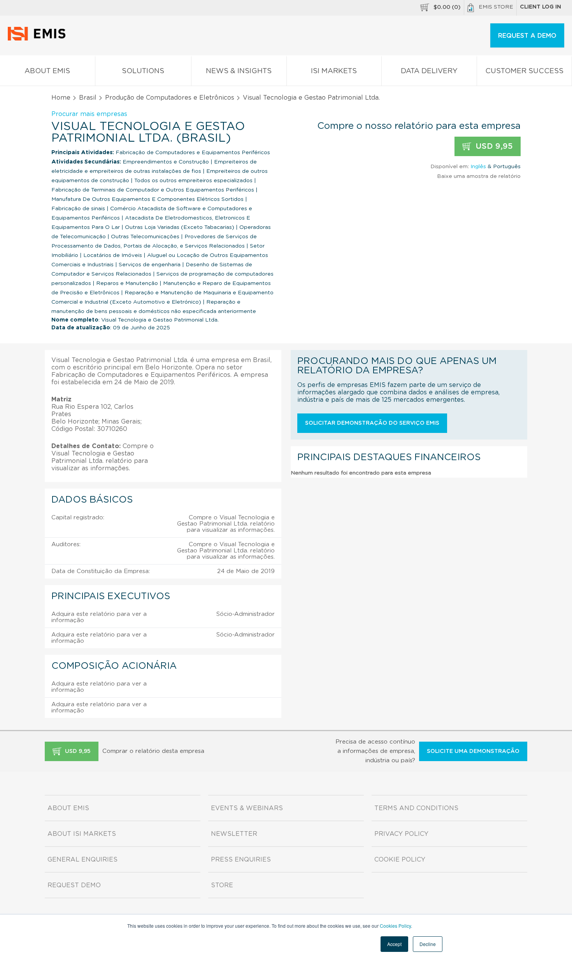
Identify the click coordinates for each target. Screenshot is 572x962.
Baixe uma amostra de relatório (479, 176)
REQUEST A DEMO (527, 36)
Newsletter (234, 834)
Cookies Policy (395, 925)
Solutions (143, 71)
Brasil (88, 98)
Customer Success (524, 71)
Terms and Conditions (416, 808)
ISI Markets (334, 71)
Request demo (74, 885)
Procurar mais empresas (89, 114)
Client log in (540, 7)
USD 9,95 (493, 146)
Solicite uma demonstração (473, 751)
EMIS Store (496, 7)
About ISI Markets (81, 834)
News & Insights (239, 71)
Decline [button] (427, 944)
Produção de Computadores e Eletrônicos (169, 98)
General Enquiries (82, 859)
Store (222, 885)
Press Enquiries (241, 859)
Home (60, 98)
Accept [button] (394, 944)
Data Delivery (429, 71)
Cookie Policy (399, 859)
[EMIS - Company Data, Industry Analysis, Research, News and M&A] (39, 39)
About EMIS (47, 71)
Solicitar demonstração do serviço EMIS (372, 423)
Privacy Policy (401, 834)
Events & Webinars (247, 808)
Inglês (478, 166)
